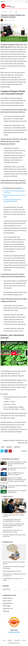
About (4, 640)
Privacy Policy (17, 640)
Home (10, 11)
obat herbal (17, 447)
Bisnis (16, 11)
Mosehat (20, 75)
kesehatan (9, 447)
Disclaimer (9, 640)
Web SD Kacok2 (7, 600)
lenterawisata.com (8, 598)
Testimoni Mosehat (6, 109)
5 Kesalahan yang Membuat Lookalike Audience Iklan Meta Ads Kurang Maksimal (17, 463)
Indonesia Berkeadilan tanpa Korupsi (12, 571)
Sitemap (24, 640)
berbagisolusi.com (8, 608)
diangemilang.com (8, 603)
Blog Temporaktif (16, 642)
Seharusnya (6, 611)
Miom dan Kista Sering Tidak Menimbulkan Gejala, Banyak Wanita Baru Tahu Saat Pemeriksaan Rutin (13, 525)
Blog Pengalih (6, 606)
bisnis (2, 447)
